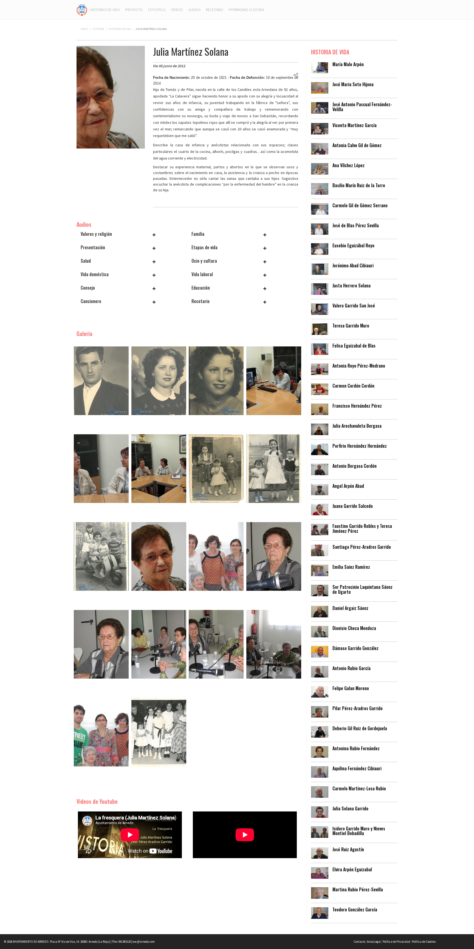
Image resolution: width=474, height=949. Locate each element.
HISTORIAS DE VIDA (120, 29)
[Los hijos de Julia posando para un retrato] (101, 555)
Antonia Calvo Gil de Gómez (357, 145)
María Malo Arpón (348, 64)
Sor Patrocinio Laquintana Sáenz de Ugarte (362, 589)
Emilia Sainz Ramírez (351, 567)
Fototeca (156, 9)
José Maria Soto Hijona (353, 84)
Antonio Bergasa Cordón (354, 466)
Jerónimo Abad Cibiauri (353, 265)
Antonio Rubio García (351, 668)
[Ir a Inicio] (82, 9)
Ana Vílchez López (348, 165)
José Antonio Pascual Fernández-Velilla (362, 107)
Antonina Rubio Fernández (356, 748)
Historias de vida (105, 9)
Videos (177, 9)
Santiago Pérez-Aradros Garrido (361, 547)
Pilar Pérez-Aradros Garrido (357, 708)
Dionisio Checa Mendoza (354, 628)
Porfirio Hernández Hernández (359, 446)
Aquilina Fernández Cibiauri (357, 768)
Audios (194, 9)
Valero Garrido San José (353, 305)
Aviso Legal (374, 942)
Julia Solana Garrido (350, 808)
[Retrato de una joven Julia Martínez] (158, 380)
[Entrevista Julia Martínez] (158, 555)
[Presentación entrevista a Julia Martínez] (273, 380)
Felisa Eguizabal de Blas (354, 345)
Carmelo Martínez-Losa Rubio (359, 788)
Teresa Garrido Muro (350, 325)
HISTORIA (98, 29)
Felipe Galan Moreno (350, 688)
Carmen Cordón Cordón (353, 385)
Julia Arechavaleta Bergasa (357, 425)
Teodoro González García (354, 909)
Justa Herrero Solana (351, 285)
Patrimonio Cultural (246, 9)
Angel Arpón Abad (348, 486)
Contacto (359, 942)
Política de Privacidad (396, 942)
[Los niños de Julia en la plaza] (216, 468)
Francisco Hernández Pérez (357, 405)
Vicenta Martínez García (354, 125)
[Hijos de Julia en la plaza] (273, 468)
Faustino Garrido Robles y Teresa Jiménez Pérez (362, 528)
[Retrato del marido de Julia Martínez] (101, 380)
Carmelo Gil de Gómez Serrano (360, 205)
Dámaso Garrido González (355, 648)
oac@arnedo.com (144, 942)
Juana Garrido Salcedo (352, 506)
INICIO (84, 29)
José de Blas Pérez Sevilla (355, 225)
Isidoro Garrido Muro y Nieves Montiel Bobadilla (358, 831)
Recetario (214, 9)
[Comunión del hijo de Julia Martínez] (158, 731)
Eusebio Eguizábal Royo (353, 245)
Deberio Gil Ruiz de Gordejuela (359, 728)
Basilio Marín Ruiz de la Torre (358, 185)
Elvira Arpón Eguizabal (352, 869)
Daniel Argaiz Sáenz (350, 608)
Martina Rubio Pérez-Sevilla (357, 889)
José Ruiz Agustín (348, 849)
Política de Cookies (424, 942)
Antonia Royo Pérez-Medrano (358, 365)
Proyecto (134, 9)
